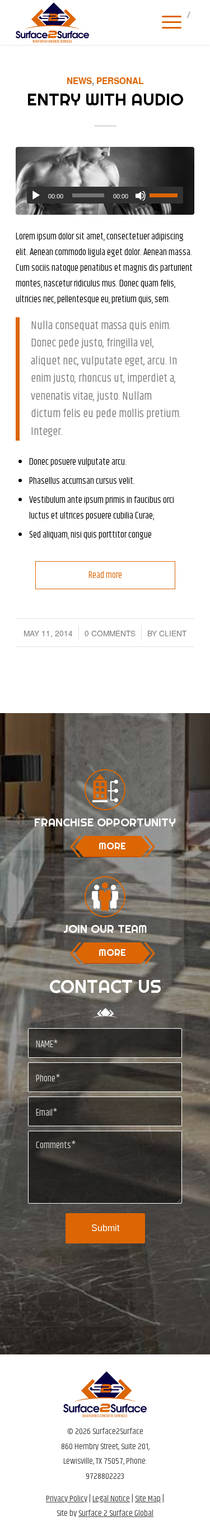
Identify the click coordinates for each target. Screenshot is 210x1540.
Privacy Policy (66, 1499)
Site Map (148, 1499)
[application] (105, 195)
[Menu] (166, 22)
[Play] (35, 195)
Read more (105, 575)
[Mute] (140, 195)
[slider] (166, 195)
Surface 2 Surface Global (115, 1513)
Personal (119, 81)
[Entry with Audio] (105, 181)
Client (172, 633)
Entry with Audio (105, 99)
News (79, 81)
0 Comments (110, 633)
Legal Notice (111, 1499)
